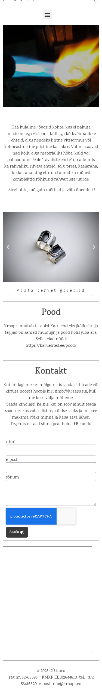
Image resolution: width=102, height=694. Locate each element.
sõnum (12, 477)
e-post (11, 460)
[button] (47, 14)
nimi (11, 442)
